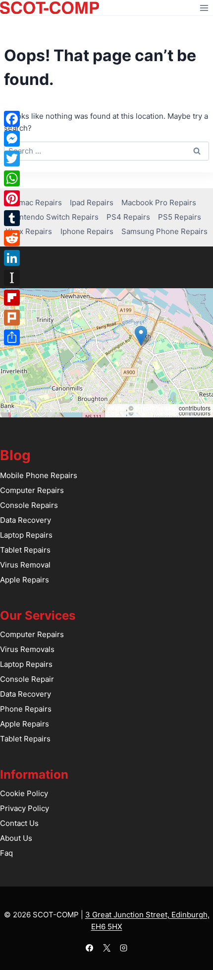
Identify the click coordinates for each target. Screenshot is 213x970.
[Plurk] (12, 317)
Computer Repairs (32, 490)
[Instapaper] (12, 278)
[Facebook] (89, 947)
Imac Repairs (39, 202)
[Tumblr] (12, 218)
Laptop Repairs (26, 535)
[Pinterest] (12, 198)
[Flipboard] (12, 298)
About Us (16, 838)
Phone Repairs (26, 709)
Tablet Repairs (25, 550)
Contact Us (19, 823)
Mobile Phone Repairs (38, 475)
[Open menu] (204, 7)
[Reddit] (12, 238)
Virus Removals (27, 649)
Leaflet (116, 408)
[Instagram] (123, 947)
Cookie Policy (24, 793)
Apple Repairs (24, 579)
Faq (6, 853)
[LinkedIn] (12, 258)
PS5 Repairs (179, 217)
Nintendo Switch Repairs (55, 217)
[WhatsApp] (12, 178)
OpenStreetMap (156, 408)
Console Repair (27, 679)
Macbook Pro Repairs (158, 202)
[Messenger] (12, 139)
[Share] (12, 337)
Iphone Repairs (86, 231)
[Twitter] (12, 158)
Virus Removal (25, 564)
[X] (106, 947)
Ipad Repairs (91, 202)
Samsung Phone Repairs (164, 231)
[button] (141, 335)
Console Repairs (29, 505)
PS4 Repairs (128, 217)
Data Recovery (25, 520)
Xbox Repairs (28, 231)
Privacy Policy (24, 808)
